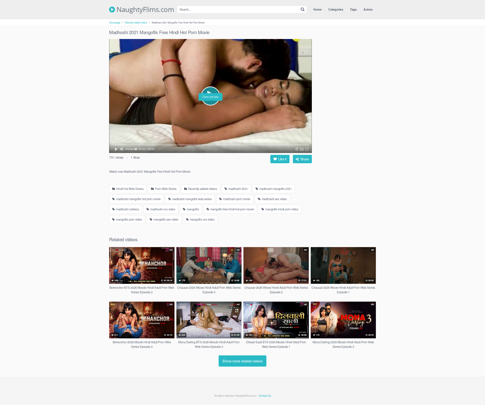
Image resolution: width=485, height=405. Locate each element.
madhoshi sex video (274, 199)
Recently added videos (136, 22)
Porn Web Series (165, 189)
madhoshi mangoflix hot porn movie (138, 199)
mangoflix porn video (128, 219)
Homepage (114, 22)
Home (317, 9)
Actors (367, 9)
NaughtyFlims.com (144, 9)
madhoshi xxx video (162, 209)
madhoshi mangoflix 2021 (275, 189)
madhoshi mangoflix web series (191, 199)
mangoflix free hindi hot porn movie (232, 209)
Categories (335, 9)
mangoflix (192, 209)
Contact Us (265, 395)
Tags (353, 9)
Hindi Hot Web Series (130, 189)
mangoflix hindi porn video (281, 209)
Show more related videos (242, 360)
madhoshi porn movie (236, 199)
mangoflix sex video (165, 219)
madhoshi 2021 (238, 189)
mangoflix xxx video (201, 219)
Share (304, 158)
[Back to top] (475, 392)
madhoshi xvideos (127, 209)
